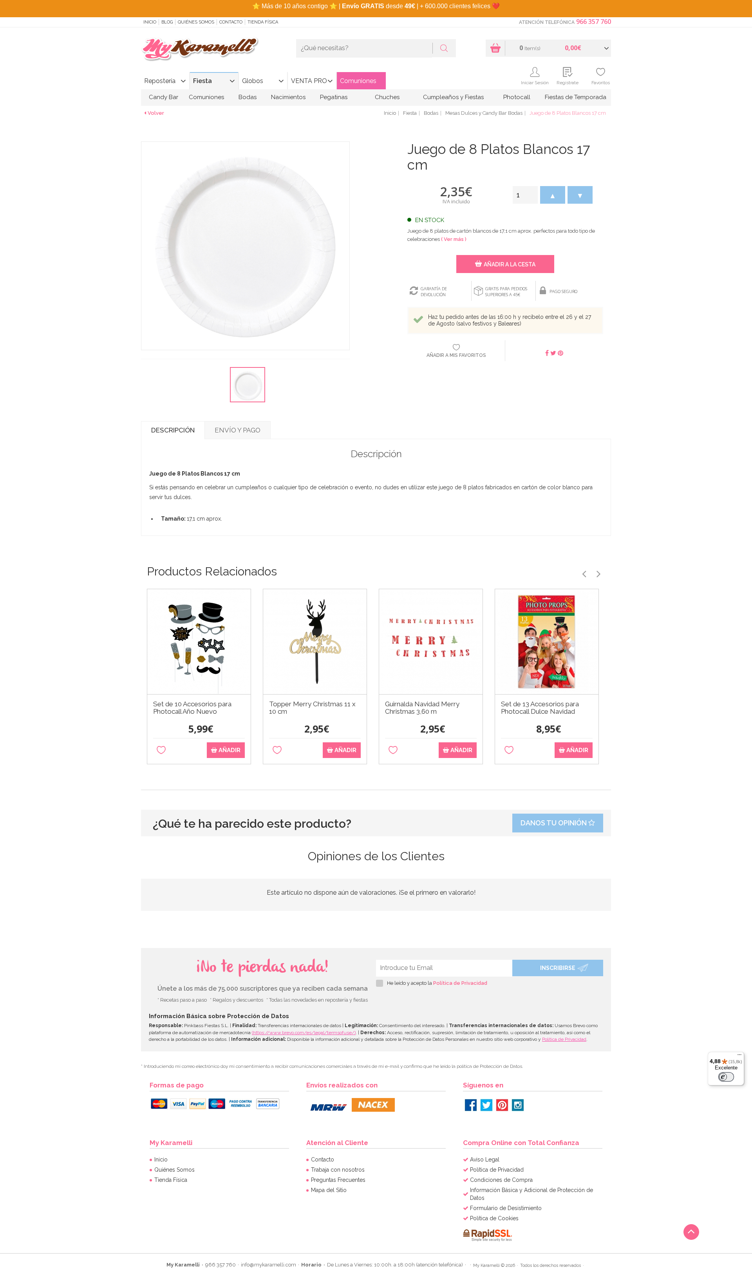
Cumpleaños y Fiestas (453, 97)
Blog (167, 22)
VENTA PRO (309, 81)
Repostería (159, 81)
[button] (552, 195)
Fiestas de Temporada (575, 97)
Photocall (516, 97)
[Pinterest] (502, 1105)
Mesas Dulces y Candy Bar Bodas (483, 113)
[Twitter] (486, 1105)
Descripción (173, 430)
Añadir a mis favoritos (456, 355)
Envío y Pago (237, 430)
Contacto (230, 22)
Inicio (149, 22)
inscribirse (557, 968)
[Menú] (739, 1056)
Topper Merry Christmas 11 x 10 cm (312, 707)
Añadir (228, 750)
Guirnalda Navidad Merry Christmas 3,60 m (422, 707)
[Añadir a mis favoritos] (161, 750)
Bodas (248, 97)
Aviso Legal (484, 1159)
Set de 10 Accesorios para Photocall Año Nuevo (192, 707)
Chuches (387, 97)
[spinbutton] (525, 195)
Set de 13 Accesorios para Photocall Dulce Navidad (540, 707)
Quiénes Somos (196, 22)
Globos (252, 81)
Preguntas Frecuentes (338, 1180)
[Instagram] (518, 1105)
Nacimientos (288, 97)
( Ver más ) (453, 239)
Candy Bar (163, 97)
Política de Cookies (494, 1218)
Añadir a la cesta (509, 264)
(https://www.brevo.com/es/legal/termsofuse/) (304, 1032)
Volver (156, 113)
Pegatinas (333, 97)
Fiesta (202, 81)
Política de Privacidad (460, 983)
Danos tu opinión (554, 823)
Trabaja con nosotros (338, 1170)
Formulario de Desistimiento (506, 1208)
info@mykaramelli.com (268, 1265)
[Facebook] (471, 1105)
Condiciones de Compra (501, 1180)
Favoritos (600, 82)
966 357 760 (593, 21)
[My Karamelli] (199, 49)
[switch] (726, 1077)
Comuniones (358, 81)
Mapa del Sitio (329, 1190)
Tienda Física (263, 22)
